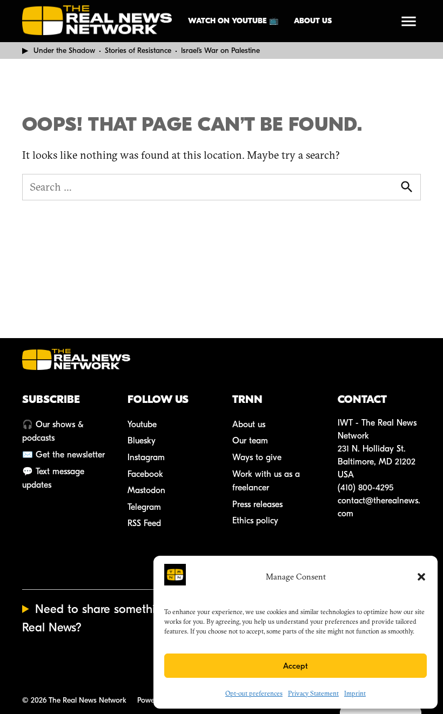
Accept (295, 666)
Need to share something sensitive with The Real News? (143, 618)
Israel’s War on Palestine (220, 50)
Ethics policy (255, 521)
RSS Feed (144, 523)
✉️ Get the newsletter (63, 455)
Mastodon (146, 490)
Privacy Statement (313, 693)
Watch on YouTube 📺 (233, 20)
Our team (250, 441)
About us (313, 20)
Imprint (355, 693)
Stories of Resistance (138, 50)
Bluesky (141, 441)
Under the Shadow (64, 50)
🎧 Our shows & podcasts (53, 431)
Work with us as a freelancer (266, 481)
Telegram (144, 507)
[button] (421, 576)
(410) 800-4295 (365, 488)
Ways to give (256, 457)
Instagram (146, 457)
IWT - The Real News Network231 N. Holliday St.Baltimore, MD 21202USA (377, 449)
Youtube (142, 424)
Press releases (257, 504)
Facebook (145, 474)
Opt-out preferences (254, 693)
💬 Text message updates (53, 478)
